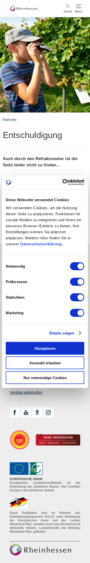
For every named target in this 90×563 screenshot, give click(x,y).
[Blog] (37, 412)
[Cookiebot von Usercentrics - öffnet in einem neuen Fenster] (63, 182)
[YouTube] (26, 412)
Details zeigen (61, 333)
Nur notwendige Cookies (45, 377)
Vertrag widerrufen (26, 392)
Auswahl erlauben (45, 363)
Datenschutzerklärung (41, 244)
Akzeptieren (45, 348)
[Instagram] (49, 412)
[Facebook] (15, 412)
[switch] (77, 282)
